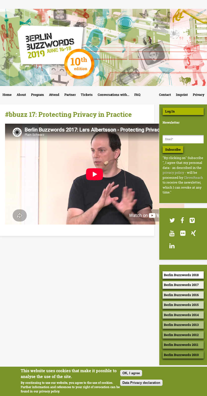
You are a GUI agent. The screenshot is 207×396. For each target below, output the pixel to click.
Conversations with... (113, 94)
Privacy (198, 94)
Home (7, 94)
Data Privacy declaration (141, 383)
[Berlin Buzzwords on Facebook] (182, 220)
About (21, 94)
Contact (165, 94)
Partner (70, 94)
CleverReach (193, 177)
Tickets (87, 94)
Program (37, 94)
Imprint (182, 94)
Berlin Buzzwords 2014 (181, 315)
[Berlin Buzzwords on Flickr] (182, 233)
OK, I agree (131, 373)
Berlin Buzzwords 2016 (181, 295)
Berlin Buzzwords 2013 (181, 324)
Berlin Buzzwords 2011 (181, 344)
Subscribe (173, 149)
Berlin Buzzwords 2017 (181, 284)
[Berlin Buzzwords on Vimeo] (192, 220)
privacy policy (173, 172)
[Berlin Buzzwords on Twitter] (171, 220)
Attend (54, 94)
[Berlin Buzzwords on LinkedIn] (171, 246)
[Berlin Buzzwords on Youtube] (171, 233)
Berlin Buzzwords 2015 (181, 304)
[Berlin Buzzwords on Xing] (193, 233)
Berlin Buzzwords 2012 (181, 335)
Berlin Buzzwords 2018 (181, 275)
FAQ (137, 94)
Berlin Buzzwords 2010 (181, 355)
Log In (170, 111)
